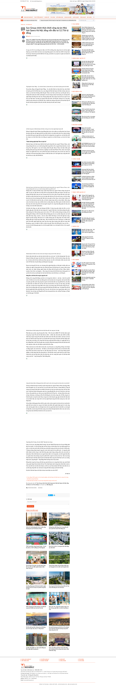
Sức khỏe (76, 259)
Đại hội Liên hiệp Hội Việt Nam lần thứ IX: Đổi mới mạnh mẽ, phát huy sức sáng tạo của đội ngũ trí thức (88, 63)
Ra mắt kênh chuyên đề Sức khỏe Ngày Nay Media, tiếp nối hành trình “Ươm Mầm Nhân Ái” (88, 272)
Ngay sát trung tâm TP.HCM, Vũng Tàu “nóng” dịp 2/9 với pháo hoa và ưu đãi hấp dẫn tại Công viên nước (40, 20)
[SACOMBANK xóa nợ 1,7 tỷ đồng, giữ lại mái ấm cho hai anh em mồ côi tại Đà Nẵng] (76, 145)
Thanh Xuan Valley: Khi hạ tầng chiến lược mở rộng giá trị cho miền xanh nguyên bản (59, 566)
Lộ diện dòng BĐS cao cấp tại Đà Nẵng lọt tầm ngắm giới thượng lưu (36, 648)
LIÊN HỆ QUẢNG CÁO (62, 684)
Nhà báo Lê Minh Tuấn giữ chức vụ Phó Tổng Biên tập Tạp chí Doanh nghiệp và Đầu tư (88, 253)
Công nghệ (76, 159)
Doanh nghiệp (77, 124)
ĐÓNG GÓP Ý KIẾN (53, 684)
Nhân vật (76, 226)
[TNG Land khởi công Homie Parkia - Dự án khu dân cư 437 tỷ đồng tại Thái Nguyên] (76, 111)
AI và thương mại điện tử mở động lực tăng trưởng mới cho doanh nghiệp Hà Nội (88, 186)
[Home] (23, 33)
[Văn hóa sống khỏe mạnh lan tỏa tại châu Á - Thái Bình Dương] (76, 279)
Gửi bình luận (30, 506)
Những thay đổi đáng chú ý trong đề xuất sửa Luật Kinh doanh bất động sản (58, 528)
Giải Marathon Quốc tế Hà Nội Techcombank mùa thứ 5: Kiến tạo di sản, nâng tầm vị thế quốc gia (88, 286)
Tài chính (76, 24)
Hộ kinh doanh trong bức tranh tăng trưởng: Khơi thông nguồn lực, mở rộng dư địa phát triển (88, 70)
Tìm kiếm (93, 20)
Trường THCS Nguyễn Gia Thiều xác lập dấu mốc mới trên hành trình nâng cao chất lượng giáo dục (88, 197)
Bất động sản (77, 91)
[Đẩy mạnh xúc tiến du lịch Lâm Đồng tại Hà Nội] (76, 213)
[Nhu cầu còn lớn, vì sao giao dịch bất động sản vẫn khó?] (76, 119)
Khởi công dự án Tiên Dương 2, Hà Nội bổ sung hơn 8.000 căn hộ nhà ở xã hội (36, 607)
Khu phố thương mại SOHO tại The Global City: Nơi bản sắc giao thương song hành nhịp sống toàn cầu (59, 629)
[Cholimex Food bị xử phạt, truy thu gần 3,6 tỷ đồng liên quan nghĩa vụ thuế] (76, 153)
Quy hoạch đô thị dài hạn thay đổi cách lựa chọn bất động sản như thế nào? (59, 587)
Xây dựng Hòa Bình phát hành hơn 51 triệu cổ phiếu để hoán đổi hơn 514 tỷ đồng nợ (88, 52)
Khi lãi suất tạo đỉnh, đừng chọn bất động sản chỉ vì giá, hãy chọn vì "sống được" (36, 628)
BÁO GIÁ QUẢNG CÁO (72, 684)
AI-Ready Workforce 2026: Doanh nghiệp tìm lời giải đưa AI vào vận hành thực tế (88, 178)
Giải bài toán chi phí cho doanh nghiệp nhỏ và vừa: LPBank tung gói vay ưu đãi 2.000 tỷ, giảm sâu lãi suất (88, 37)
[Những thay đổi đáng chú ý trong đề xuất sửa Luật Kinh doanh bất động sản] (76, 104)
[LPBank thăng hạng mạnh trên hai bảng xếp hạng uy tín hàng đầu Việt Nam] (76, 45)
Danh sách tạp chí (74, 1)
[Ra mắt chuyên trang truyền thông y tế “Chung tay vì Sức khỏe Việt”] (76, 265)
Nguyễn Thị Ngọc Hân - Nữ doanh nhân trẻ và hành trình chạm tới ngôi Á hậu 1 (88, 231)
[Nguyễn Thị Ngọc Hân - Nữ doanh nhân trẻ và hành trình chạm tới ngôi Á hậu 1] (76, 232)
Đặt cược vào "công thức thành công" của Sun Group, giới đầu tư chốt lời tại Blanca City (59, 608)
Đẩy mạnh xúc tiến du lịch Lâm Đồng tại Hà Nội (88, 211)
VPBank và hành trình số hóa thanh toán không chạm (88, 137)
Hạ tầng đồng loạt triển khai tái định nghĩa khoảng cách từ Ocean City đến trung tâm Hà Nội (36, 587)
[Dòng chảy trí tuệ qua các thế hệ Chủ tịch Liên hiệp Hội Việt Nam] (76, 85)
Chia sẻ (51, 495)
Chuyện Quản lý (45, 659)
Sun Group (40, 487)
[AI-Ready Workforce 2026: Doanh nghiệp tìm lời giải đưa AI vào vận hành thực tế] (76, 179)
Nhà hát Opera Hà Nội (32, 487)
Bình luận (23, 29)
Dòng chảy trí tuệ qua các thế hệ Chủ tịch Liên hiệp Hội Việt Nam (88, 85)
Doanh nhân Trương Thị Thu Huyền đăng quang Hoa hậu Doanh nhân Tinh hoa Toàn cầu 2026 (88, 246)
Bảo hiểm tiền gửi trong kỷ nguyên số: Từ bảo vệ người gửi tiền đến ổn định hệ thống (88, 220)
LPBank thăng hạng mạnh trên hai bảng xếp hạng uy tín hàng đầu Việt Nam (88, 44)
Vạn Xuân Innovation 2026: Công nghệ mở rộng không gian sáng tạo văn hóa (88, 164)
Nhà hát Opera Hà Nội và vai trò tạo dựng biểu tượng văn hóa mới (42, 480)
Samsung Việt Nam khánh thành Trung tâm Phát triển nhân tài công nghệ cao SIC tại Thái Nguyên (88, 171)
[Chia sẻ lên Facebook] (23, 37)
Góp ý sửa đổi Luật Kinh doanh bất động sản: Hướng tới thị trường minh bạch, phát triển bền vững (59, 649)
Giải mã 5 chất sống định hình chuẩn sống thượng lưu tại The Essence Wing (36, 528)
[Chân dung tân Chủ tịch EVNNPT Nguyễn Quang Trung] (76, 239)
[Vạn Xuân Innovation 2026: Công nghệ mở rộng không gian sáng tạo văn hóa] (76, 164)
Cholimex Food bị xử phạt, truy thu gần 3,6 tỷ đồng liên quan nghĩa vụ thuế (88, 152)
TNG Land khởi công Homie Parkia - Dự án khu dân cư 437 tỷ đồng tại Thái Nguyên (36, 547)
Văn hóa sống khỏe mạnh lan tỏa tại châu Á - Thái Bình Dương (88, 279)
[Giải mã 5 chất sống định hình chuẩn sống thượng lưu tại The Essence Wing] (76, 97)
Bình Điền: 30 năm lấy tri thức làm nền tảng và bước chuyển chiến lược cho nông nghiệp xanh (88, 78)
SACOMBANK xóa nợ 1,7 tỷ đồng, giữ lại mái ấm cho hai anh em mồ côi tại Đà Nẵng (88, 145)
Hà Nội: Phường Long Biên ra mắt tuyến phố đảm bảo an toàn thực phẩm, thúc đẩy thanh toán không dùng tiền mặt (88, 205)
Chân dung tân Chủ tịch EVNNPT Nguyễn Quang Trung (87, 238)
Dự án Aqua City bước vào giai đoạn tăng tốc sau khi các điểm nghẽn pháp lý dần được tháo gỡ (35, 567)
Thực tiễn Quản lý (79, 192)
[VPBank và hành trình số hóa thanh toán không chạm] (76, 138)
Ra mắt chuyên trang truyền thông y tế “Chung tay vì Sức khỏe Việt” (88, 264)
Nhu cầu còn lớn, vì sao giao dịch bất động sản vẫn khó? (59, 547)
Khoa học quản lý (79, 58)
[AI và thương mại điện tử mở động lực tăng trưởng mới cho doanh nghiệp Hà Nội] (76, 186)
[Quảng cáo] (68, 9)
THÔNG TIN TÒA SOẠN (44, 684)
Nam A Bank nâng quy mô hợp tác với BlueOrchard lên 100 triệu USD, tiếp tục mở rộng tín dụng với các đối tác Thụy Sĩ (88, 30)
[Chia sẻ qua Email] (23, 41)
